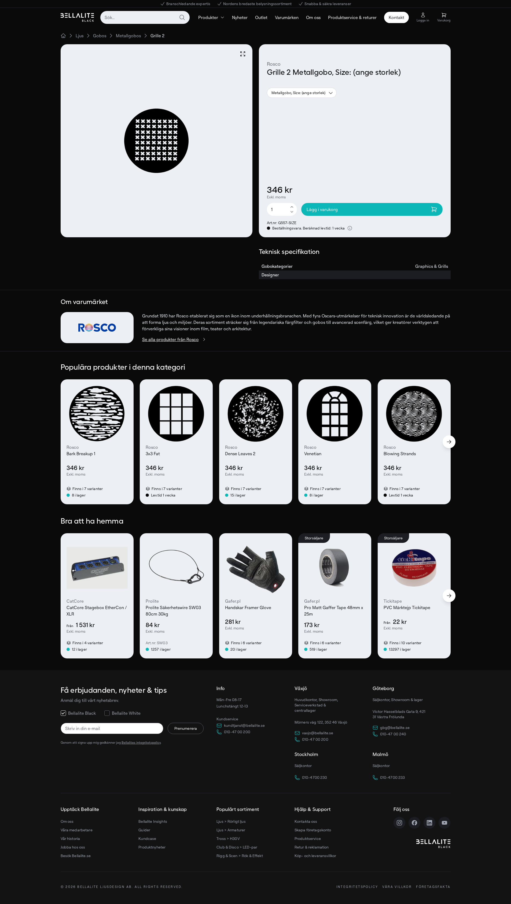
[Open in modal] (243, 54)
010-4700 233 (392, 777)
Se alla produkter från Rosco (170, 339)
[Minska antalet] (292, 212)
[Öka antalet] (292, 206)
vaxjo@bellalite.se (317, 733)
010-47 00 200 (237, 731)
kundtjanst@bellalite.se (244, 725)
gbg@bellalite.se (395, 727)
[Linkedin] (429, 823)
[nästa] (449, 441)
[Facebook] (414, 823)
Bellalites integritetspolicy (141, 742)
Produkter (208, 17)
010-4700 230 (314, 777)
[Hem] (63, 35)
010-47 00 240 (393, 734)
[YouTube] (444, 823)
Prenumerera (185, 728)
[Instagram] (399, 823)
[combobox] (145, 17)
